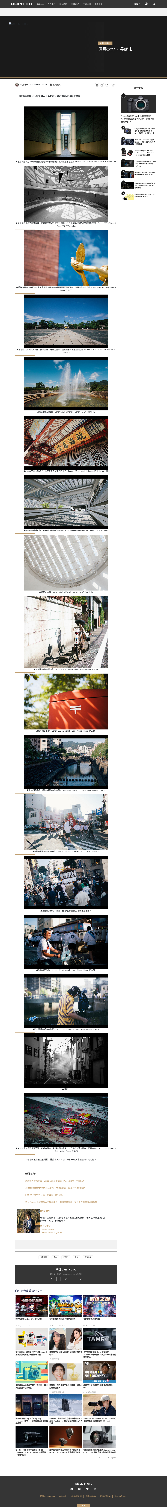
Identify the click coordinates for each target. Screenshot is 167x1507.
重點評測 (75, 4)
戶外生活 (51, 4)
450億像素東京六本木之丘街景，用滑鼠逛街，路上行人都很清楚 (55, 1188)
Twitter (107, 85)
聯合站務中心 (121, 1496)
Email (113, 85)
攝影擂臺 (98, 4)
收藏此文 (57, 84)
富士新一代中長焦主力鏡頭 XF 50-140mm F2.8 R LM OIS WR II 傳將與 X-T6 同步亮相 (32, 1452)
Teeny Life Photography (51, 1232)
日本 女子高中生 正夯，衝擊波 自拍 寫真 (44, 1195)
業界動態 (63, 4)
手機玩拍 (87, 4)
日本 (55, 1257)
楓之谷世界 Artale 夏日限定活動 (29, 1319)
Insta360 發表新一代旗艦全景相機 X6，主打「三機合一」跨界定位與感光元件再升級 (65, 1420)
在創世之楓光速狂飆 (91, 1319)
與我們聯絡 (105, 1496)
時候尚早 (24, 84)
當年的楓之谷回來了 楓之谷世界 (62, 1319)
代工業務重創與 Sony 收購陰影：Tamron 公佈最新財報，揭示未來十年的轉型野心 (99, 1354)
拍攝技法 (40, 4)
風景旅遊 (44, 1257)
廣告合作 (63, 1496)
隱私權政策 (91, 1496)
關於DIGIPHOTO (47, 1496)
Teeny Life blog (47, 1229)
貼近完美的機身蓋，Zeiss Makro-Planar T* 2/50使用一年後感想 (54, 1181)
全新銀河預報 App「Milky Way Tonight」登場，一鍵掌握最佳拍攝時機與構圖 (32, 1420)
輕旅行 (66, 1257)
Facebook (97, 85)
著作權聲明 (76, 1496)
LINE (102, 85)
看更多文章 (45, 1226)
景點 (76, 1257)
